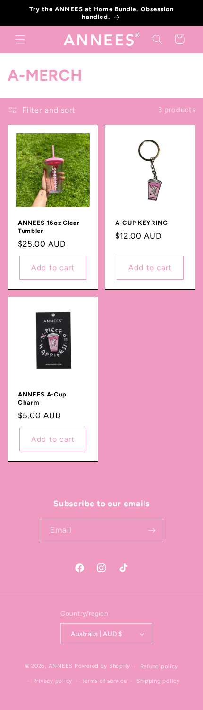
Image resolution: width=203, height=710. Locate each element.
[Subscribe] (152, 530)
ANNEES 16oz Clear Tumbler (48, 226)
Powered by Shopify (102, 666)
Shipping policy (158, 680)
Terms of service (104, 680)
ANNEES (61, 666)
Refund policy (159, 666)
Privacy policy (52, 680)
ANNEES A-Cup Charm (42, 398)
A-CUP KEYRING (141, 222)
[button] (20, 39)
